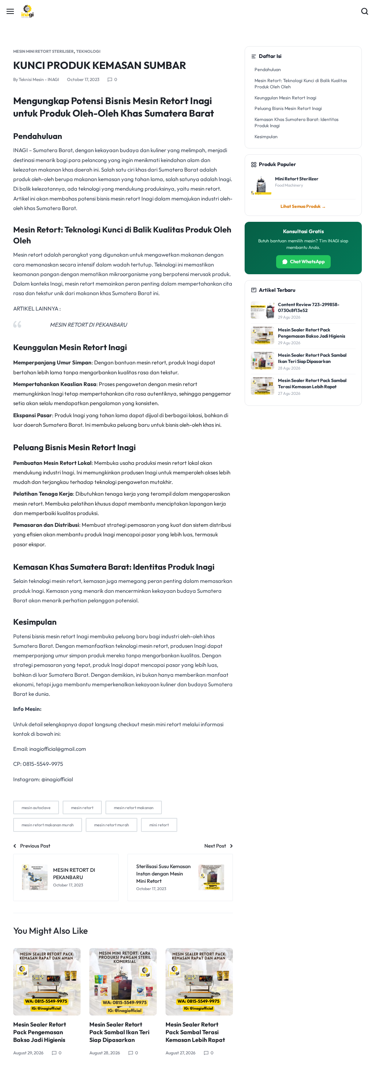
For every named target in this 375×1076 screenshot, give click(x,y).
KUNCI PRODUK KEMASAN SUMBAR (99, 65)
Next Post (215, 845)
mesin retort (151, 362)
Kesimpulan (266, 136)
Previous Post (35, 845)
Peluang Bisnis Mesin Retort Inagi (288, 108)
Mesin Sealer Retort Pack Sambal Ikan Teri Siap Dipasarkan (119, 1032)
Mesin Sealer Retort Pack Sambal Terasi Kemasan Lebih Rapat (195, 1032)
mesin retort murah (111, 824)
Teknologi (88, 51)
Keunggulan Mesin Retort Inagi (285, 97)
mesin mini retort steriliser (43, 51)
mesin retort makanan (133, 807)
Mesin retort (28, 254)
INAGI (21, 150)
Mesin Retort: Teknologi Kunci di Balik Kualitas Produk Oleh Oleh (301, 83)
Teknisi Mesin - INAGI (39, 79)
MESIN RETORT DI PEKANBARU (88, 324)
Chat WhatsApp (307, 261)
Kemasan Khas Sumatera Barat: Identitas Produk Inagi (296, 122)
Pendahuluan (268, 69)
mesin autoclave (36, 807)
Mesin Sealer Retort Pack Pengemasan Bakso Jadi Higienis (39, 1032)
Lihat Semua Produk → (303, 206)
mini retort (159, 824)
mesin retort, (67, 580)
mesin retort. (205, 188)
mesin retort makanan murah (48, 824)
